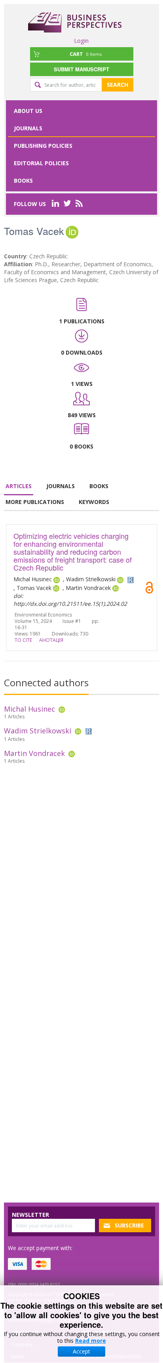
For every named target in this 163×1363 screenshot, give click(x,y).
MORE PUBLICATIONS (35, 502)
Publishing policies (43, 145)
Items (86, 53)
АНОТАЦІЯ (51, 640)
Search (117, 84)
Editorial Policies (41, 163)
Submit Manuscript (81, 69)
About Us (28, 111)
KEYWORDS (94, 502)
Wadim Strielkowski (37, 730)
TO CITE (23, 640)
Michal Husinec (29, 709)
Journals (28, 128)
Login (81, 40)
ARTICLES (19, 486)
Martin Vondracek (34, 753)
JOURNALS (60, 486)
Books (23, 180)
